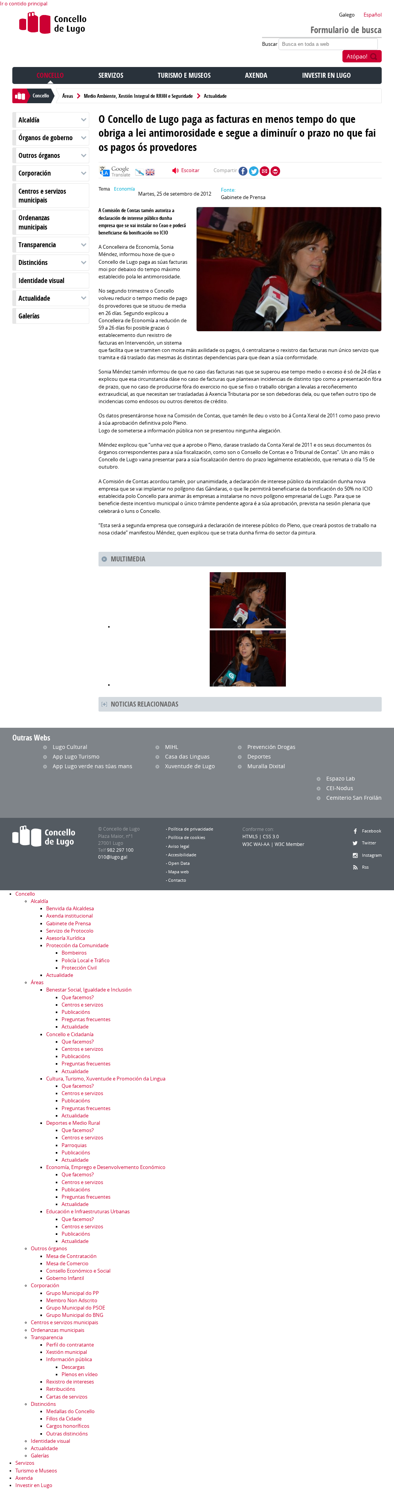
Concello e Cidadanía (69, 1034)
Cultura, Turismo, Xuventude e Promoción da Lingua (105, 1078)
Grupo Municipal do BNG (74, 1315)
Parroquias (74, 1145)
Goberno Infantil (65, 1278)
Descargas (73, 1367)
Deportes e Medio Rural (73, 1123)
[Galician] (139, 174)
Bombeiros (74, 953)
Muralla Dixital (266, 766)
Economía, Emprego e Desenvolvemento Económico (105, 1167)
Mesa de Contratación (71, 1256)
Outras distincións (67, 1433)
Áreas (67, 95)
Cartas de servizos (66, 1397)
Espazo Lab (340, 778)
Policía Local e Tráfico (86, 960)
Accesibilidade (182, 855)
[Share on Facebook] (243, 171)
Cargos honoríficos (67, 1426)
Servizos (110, 75)
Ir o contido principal (23, 3)
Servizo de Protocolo (69, 931)
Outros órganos (39, 155)
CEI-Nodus (339, 788)
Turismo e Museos (184, 75)
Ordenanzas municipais (34, 222)
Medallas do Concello (70, 1411)
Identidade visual (41, 280)
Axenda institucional (69, 916)
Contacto (177, 880)
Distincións (33, 262)
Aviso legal (178, 846)
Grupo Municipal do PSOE (75, 1308)
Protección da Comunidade (77, 945)
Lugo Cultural (70, 746)
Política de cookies (186, 837)
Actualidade (215, 95)
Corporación (34, 173)
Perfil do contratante (70, 1345)
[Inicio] (53, 24)
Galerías (29, 316)
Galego (347, 15)
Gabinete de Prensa (68, 923)
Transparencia (37, 245)
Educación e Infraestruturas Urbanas (88, 1211)
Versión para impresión (275, 171)
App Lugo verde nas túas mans (92, 766)
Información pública (69, 1359)
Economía (124, 189)
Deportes (259, 756)
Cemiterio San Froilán (354, 797)
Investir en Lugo (326, 75)
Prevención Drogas (271, 746)
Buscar (270, 44)
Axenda (256, 75)
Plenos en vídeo (80, 1374)
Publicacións (76, 1012)
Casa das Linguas (187, 756)
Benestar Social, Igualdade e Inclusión (89, 990)
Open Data (179, 863)
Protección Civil (79, 968)
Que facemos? (78, 997)
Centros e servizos (82, 1005)
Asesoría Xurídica (65, 938)
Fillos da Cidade (64, 1418)
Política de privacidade (190, 829)
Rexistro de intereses (70, 1381)
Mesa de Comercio (67, 1263)
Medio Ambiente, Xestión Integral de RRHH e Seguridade (138, 95)
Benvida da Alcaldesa (70, 908)
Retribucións (60, 1389)
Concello (50, 75)
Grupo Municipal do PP (72, 1293)
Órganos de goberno (45, 137)
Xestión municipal (66, 1352)
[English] (150, 174)
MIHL (171, 746)
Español (373, 15)
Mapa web (178, 871)
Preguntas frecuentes (86, 1019)
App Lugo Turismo (76, 756)
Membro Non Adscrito (71, 1300)
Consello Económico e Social (78, 1271)
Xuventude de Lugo (190, 766)
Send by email (264, 171)
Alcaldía (28, 120)
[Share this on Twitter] (254, 171)
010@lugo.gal (112, 857)
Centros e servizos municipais (42, 195)
